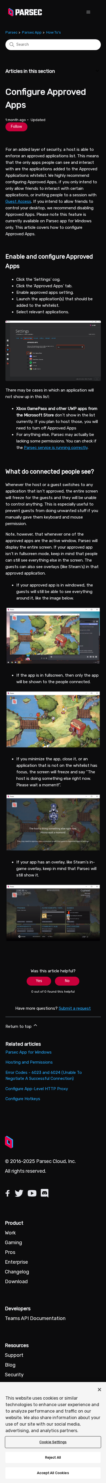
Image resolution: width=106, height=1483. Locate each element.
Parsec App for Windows (28, 1052)
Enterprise (16, 1262)
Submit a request (75, 1008)
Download (16, 1282)
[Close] (99, 1390)
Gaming (13, 1243)
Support (14, 1355)
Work (10, 1233)
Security (14, 1375)
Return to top (19, 1026)
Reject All (53, 1457)
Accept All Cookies (53, 1473)
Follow (16, 126)
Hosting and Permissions (29, 1062)
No (67, 981)
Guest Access (18, 201)
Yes (39, 981)
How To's (53, 32)
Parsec (11, 32)
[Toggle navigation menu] (88, 12)
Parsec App (32, 32)
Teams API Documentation (35, 1318)
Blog (10, 1365)
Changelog (17, 1272)
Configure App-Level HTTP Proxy (36, 1088)
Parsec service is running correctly (56, 447)
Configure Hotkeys (22, 1098)
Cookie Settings (53, 1442)
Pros (10, 1252)
